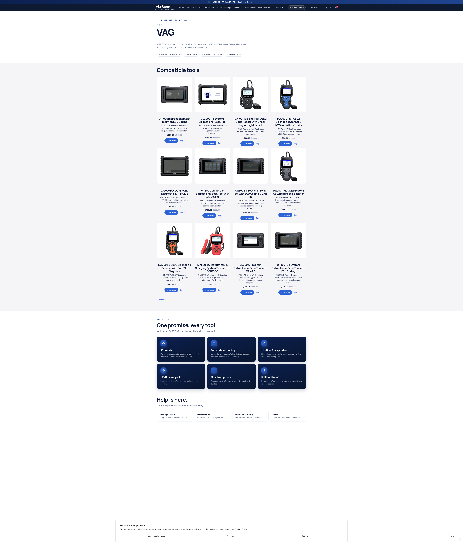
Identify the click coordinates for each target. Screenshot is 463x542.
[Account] (331, 7)
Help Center (315, 8)
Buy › (182, 140)
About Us (279, 8)
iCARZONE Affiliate (206, 8)
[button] (326, 7)
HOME (181, 8)
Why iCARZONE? (264, 8)
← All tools (161, 300)
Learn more (171, 140)
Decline (305, 536)
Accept (230, 536)
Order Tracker (298, 8)
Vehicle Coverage (224, 8)
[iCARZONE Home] (165, 6)
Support (237, 8)
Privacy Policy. (241, 529)
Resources (249, 8)
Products (190, 8)
